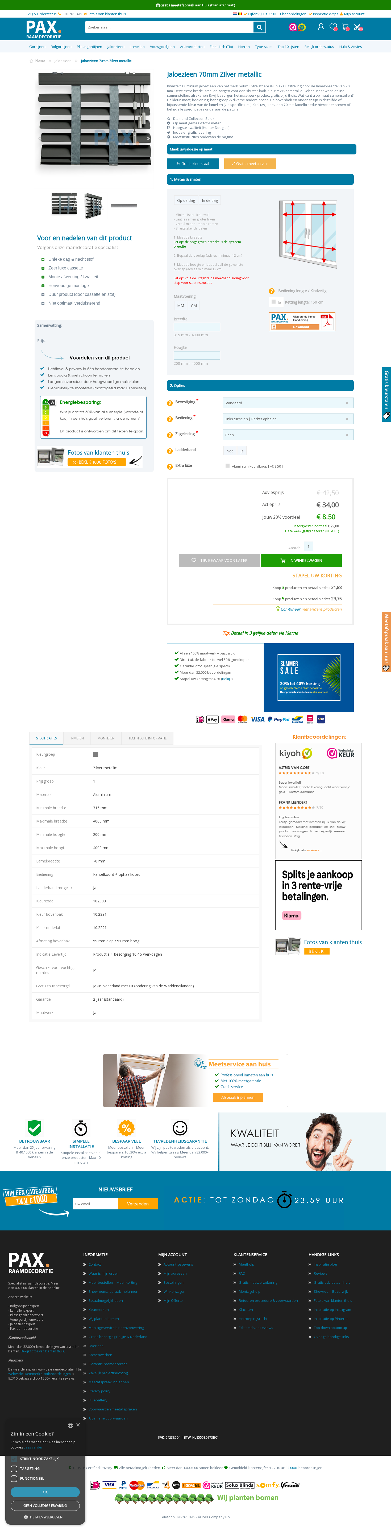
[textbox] (169, 27)
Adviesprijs (273, 492)
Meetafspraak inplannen (109, 1382)
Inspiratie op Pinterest (332, 1318)
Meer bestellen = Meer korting (113, 1282)
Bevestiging (185, 401)
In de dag (210, 200)
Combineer (290, 609)
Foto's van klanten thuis (107, 13)
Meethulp (246, 1264)
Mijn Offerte (173, 1300)
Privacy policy (99, 1391)
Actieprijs (271, 504)
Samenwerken (100, 1354)
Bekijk (227, 678)
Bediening (184, 417)
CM (194, 305)
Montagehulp (249, 1291)
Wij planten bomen (104, 1318)
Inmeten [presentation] (77, 738)
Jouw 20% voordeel (281, 517)
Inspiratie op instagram (332, 1309)
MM (180, 305)
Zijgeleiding (185, 433)
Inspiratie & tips (325, 13)
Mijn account (354, 13)
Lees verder (33, 1447)
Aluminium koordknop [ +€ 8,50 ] (257, 466)
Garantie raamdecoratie (108, 1363)
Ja (279, 302)
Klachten (246, 1309)
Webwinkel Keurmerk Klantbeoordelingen (39, 1374)
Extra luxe (183, 465)
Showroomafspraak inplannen (113, 1291)
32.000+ (292, 1467)
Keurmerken (99, 1309)
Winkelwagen (345, 26)
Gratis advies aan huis (332, 1282)
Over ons (96, 1345)
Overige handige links (331, 1336)
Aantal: (294, 547)
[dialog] (45, 1472)
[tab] (46, 738)
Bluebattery (98, 1400)
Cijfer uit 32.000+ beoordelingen (277, 13)
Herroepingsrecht (253, 1318)
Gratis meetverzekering (258, 1282)
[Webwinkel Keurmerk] (293, 30)
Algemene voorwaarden (108, 1418)
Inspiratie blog (325, 1264)
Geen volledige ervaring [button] (45, 1505)
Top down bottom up (330, 1327)
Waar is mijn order (103, 1273)
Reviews (320, 1273)
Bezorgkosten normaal (316, 526)
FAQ (242, 1273)
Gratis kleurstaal (194, 163)
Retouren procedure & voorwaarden (268, 1300)
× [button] (78, 1425)
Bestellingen (174, 1282)
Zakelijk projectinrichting (108, 1373)
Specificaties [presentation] (46, 738)
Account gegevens (178, 1264)
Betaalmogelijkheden (106, 1300)
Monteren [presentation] (106, 738)
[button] (45, 1516)
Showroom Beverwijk (331, 1291)
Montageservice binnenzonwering (116, 1327)
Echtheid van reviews (256, 1327)
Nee (230, 450)
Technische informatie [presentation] (147, 738)
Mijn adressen (175, 1273)
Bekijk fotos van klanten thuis (42, 1351)
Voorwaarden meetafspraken (113, 1409)
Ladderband (185, 449)
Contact (95, 1264)
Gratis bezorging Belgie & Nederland (118, 1336)
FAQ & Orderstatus (42, 13)
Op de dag (186, 200)
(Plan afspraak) (222, 5)
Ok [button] (45, 1492)
